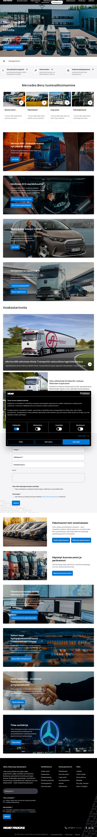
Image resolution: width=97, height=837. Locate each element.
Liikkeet (79, 771)
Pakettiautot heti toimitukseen (70, 522)
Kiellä (21, 442)
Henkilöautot (46, 767)
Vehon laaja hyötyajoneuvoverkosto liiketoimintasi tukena (24, 638)
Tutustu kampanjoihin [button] (20, 286)
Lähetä (16, 503)
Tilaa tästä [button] (16, 742)
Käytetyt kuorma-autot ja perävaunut (66, 559)
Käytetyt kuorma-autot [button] (62, 573)
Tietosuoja (68, 834)
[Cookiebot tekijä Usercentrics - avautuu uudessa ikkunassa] (81, 393)
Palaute (77, 834)
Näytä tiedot (82, 436)
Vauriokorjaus (46, 786)
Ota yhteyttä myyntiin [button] (13, 47)
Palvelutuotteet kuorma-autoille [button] (24, 612)
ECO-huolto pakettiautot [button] (21, 205)
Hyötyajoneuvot (65, 767)
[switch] (38, 429)
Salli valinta (48, 442)
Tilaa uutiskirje (19, 725)
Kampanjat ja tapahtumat (25, 270)
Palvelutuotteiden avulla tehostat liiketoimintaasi (25, 593)
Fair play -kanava (82, 783)
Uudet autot (45, 771)
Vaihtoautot (45, 774)
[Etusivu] (4, 61)
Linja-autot (62, 777)
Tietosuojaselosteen (22, 812)
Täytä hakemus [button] (18, 702)
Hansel (61, 783)
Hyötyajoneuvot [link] (14, 61)
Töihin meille (80, 774)
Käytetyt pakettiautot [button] (81, 540)
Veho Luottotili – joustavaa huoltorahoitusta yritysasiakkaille (26, 681)
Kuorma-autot (64, 774)
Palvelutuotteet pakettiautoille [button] (24, 618)
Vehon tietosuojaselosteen (50, 497)
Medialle (79, 780)
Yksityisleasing (46, 777)
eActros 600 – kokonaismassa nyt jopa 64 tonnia (27, 145)
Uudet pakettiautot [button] (61, 540)
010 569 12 (71, 828)
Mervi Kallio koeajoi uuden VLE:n (26, 230)
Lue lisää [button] (15, 159)
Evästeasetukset (56, 834)
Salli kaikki (76, 442)
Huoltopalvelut (46, 783)
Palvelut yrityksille (47, 780)
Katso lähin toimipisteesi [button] (21, 659)
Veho (78, 767)
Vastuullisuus (81, 777)
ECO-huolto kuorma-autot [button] (22, 199)
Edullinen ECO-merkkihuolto (27, 184)
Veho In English (81, 786)
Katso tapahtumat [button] (19, 292)
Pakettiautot (63, 771)
